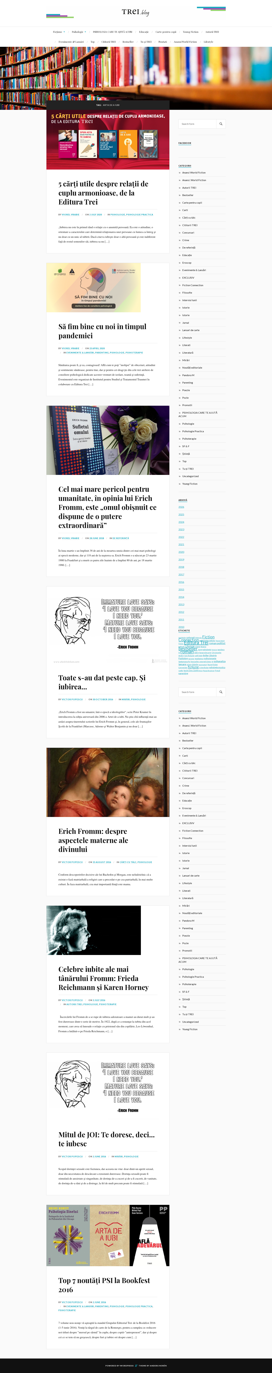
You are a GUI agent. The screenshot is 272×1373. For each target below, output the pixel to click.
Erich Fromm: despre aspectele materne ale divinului (93, 840)
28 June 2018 (96, 538)
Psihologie (77, 31)
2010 (181, 626)
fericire (214, 650)
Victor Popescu (72, 699)
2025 (181, 514)
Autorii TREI (212, 31)
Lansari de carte (190, 330)
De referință (121, 538)
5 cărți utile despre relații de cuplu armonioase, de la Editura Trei (103, 192)
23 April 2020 (97, 348)
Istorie (186, 307)
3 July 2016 (99, 1000)
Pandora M (188, 375)
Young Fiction (190, 31)
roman (187, 651)
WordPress (127, 1365)
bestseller (188, 648)
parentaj (191, 659)
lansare (182, 664)
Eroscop (186, 262)
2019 (181, 559)
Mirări (126, 699)
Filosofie (187, 292)
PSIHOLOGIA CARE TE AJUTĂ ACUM (112, 31)
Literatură (187, 352)
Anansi (203, 647)
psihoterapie (210, 658)
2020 (181, 551)
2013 (181, 604)
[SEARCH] (221, 124)
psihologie (206, 649)
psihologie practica (217, 667)
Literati (186, 344)
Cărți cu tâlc (128, 862)
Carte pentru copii (166, 31)
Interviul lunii (189, 300)
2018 (181, 566)
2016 (181, 581)
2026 (181, 506)
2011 (181, 619)
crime (197, 646)
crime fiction (204, 668)
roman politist (217, 643)
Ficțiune (57, 31)
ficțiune (193, 667)
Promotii (187, 405)
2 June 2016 (99, 1156)
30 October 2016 (103, 699)
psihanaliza (220, 661)
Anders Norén (158, 1365)
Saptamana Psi (184, 661)
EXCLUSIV (188, 277)
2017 (181, 574)
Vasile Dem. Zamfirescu (193, 670)
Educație (144, 31)
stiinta (189, 665)
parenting (183, 673)
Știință (186, 453)
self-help (198, 656)
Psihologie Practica (139, 214)
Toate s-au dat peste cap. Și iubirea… (102, 682)
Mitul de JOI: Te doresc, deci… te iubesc (106, 1139)
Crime (185, 240)
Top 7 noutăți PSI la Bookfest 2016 (104, 1284)
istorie (195, 664)
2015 (181, 589)
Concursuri (188, 232)
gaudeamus (199, 659)
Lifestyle (208, 41)
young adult (202, 665)
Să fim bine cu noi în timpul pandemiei (102, 331)
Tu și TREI (146, 41)
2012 (181, 611)
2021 (181, 544)
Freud (217, 670)
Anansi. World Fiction (194, 180)
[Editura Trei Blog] (136, 17)
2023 (181, 529)
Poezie (186, 390)
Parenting (102, 352)
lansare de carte (205, 653)
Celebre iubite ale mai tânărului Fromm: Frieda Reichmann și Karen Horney (103, 978)
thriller (206, 655)
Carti (185, 209)
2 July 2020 (95, 214)
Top (93, 41)
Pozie (185, 397)
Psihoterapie (134, 352)
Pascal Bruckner (209, 671)
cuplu (180, 670)
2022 (181, 536)
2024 (181, 521)
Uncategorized (190, 476)
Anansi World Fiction (185, 41)
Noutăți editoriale (192, 367)
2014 (181, 596)
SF (212, 662)
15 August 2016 (102, 862)
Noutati (163, 41)
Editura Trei (196, 642)
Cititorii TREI (109, 41)
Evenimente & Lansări (71, 41)
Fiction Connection (192, 285)
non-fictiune (189, 656)
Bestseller (128, 41)
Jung (200, 649)
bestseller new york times (201, 662)
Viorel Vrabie (70, 214)
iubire (196, 653)
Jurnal (185, 322)
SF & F (185, 446)
